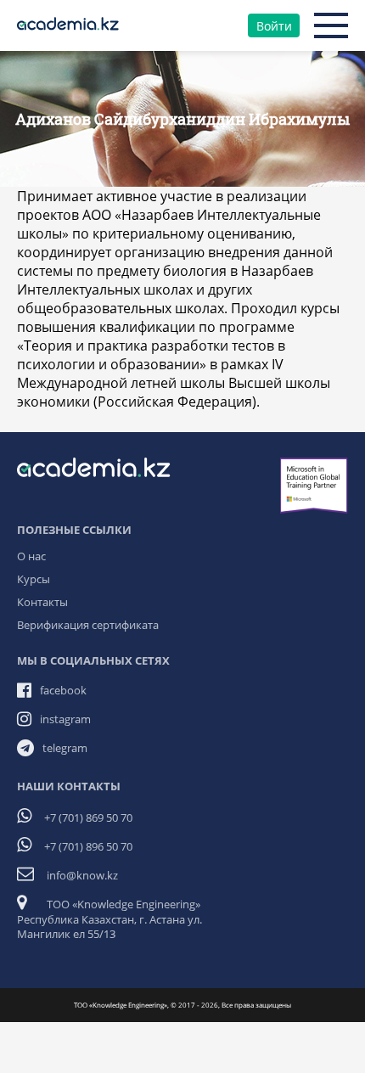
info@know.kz (82, 875)
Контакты (42, 602)
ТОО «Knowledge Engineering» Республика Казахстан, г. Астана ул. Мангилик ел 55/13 (109, 918)
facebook (63, 690)
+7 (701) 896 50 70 (88, 846)
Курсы (33, 579)
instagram (65, 719)
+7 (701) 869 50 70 (88, 817)
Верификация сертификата (88, 624)
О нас (31, 556)
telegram (64, 748)
